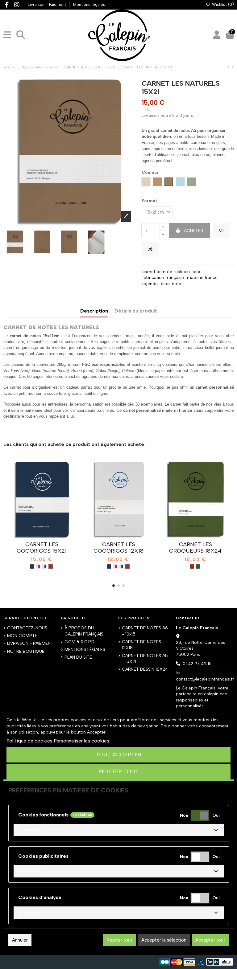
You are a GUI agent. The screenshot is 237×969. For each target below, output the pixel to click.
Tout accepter (118, 754)
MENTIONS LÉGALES (84, 649)
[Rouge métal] (50, 566)
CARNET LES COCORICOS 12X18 (118, 547)
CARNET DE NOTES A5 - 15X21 (145, 658)
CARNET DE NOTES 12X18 (141, 645)
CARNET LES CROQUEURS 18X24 (195, 547)
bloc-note (171, 283)
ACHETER (193, 230)
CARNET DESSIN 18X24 (145, 669)
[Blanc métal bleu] (44, 566)
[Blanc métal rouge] (38, 566)
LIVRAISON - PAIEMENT (30, 643)
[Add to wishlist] (221, 230)
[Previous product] (229, 67)
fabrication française (163, 277)
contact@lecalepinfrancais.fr (205, 679)
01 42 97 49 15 (197, 663)
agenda (150, 283)
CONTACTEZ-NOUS (27, 628)
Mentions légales (89, 4)
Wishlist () (222, 4)
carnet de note (157, 271)
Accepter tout (210, 940)
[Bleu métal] (32, 566)
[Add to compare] (150, 249)
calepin (182, 271)
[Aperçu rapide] (50, 536)
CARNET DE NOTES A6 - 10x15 (145, 631)
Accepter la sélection (163, 940)
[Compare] (41, 536)
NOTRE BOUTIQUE (25, 651)
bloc (197, 271)
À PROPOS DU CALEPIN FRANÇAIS (83, 631)
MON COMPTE (22, 635)
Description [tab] (94, 311)
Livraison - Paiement (47, 4)
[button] (113, 585)
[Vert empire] (198, 566)
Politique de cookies (29, 741)
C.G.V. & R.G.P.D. (79, 641)
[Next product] (232, 67)
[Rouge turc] (192, 566)
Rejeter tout (118, 771)
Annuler (20, 940)
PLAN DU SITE (78, 657)
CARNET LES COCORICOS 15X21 (42, 547)
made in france (202, 277)
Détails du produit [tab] (135, 311)
